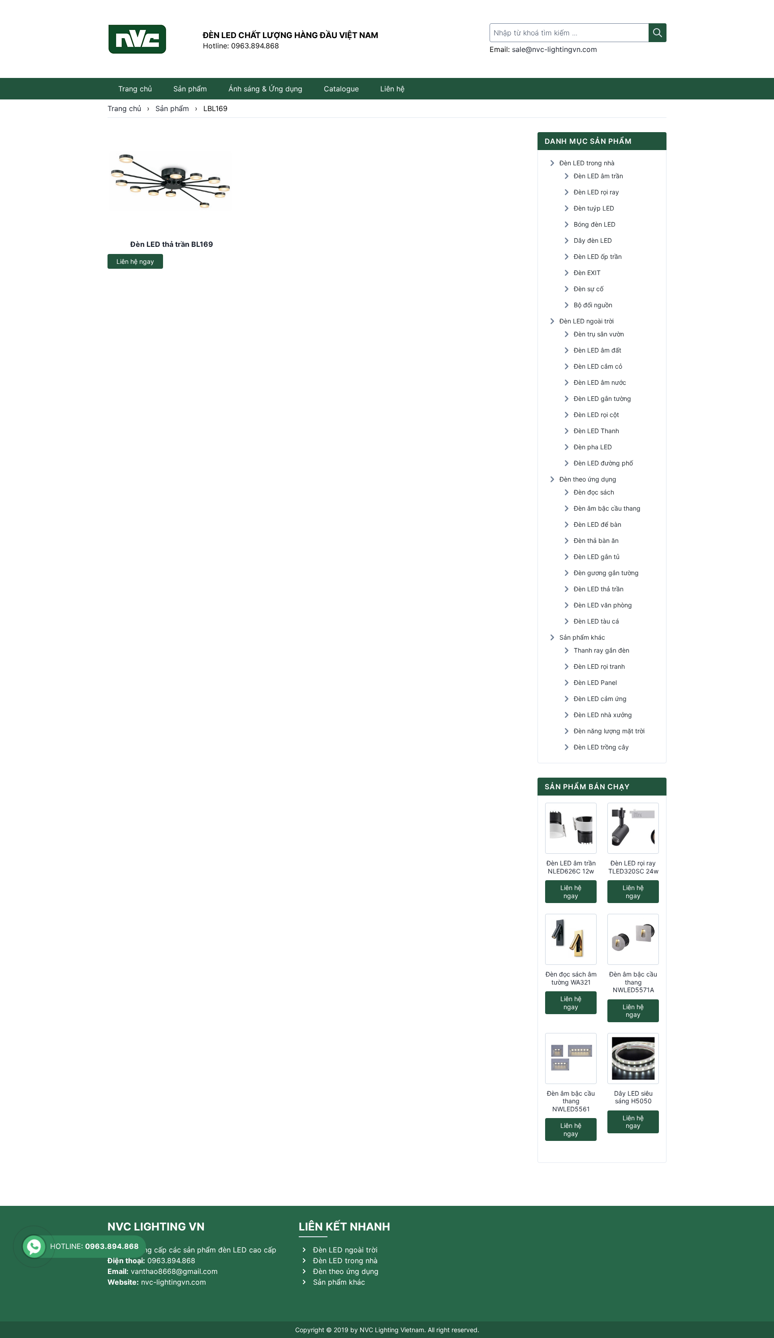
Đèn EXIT (587, 272)
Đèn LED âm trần (598, 176)
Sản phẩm (190, 88)
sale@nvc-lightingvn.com (554, 49)
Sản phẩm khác (582, 637)
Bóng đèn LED (594, 224)
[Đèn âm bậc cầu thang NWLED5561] (571, 1058)
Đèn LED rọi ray (596, 192)
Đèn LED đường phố (603, 463)
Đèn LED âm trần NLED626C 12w (571, 867)
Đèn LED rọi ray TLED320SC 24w (633, 867)
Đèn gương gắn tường (606, 573)
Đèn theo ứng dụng (587, 479)
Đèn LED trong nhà (587, 163)
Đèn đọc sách (594, 492)
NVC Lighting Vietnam (392, 1330)
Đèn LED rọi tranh (599, 666)
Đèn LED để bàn (597, 524)
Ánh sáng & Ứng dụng (265, 88)
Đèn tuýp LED (594, 208)
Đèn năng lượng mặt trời (609, 731)
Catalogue (341, 88)
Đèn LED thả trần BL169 (171, 244)
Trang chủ (135, 88)
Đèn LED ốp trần (598, 256)
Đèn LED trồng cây (601, 747)
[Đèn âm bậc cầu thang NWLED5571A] (633, 939)
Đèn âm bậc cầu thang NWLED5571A (633, 982)
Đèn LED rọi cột (596, 414)
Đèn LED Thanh (596, 431)
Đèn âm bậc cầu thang (607, 508)
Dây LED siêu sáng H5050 (633, 1097)
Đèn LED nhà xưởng (603, 714)
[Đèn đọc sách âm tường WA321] (571, 939)
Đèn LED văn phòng (603, 605)
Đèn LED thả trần (599, 589)
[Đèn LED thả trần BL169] (172, 182)
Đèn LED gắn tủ (596, 556)
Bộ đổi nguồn (593, 305)
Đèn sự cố (588, 289)
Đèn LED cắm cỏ (598, 366)
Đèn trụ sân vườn (599, 334)
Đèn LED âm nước (600, 382)
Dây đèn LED (593, 240)
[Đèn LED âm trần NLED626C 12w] (571, 828)
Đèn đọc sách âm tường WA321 (571, 978)
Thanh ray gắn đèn (601, 650)
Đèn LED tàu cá (596, 621)
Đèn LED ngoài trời (586, 321)
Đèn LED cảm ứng (600, 698)
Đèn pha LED (593, 447)
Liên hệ (392, 88)
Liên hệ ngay (135, 261)
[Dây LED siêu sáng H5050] (633, 1058)
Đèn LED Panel (595, 682)
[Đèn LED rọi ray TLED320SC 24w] (633, 828)
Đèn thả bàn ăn (596, 540)
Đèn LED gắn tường (602, 398)
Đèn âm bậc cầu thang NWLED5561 (571, 1101)
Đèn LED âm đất (597, 350)
